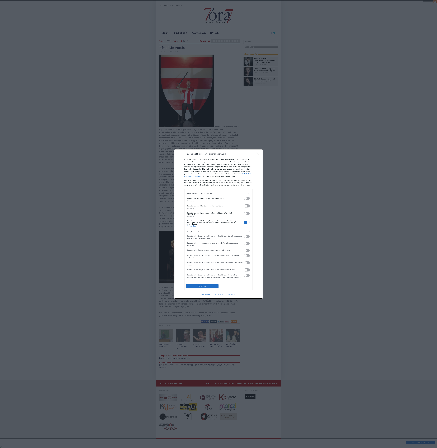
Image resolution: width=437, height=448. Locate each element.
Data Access (218, 294)
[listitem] (218, 193)
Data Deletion (206, 294)
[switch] (247, 198)
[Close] (258, 154)
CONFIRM (202, 286)
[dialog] (218, 224)
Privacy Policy (231, 294)
